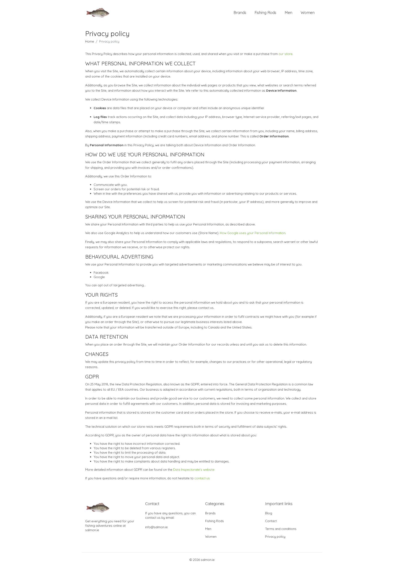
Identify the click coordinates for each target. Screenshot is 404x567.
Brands (240, 12)
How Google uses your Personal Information (252, 233)
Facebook (101, 273)
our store (285, 54)
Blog (268, 513)
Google (99, 277)
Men (288, 12)
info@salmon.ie (156, 527)
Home (89, 41)
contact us (202, 478)
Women (308, 12)
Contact (271, 521)
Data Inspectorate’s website (193, 470)
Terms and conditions (280, 529)
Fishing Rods (265, 12)
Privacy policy (275, 537)
